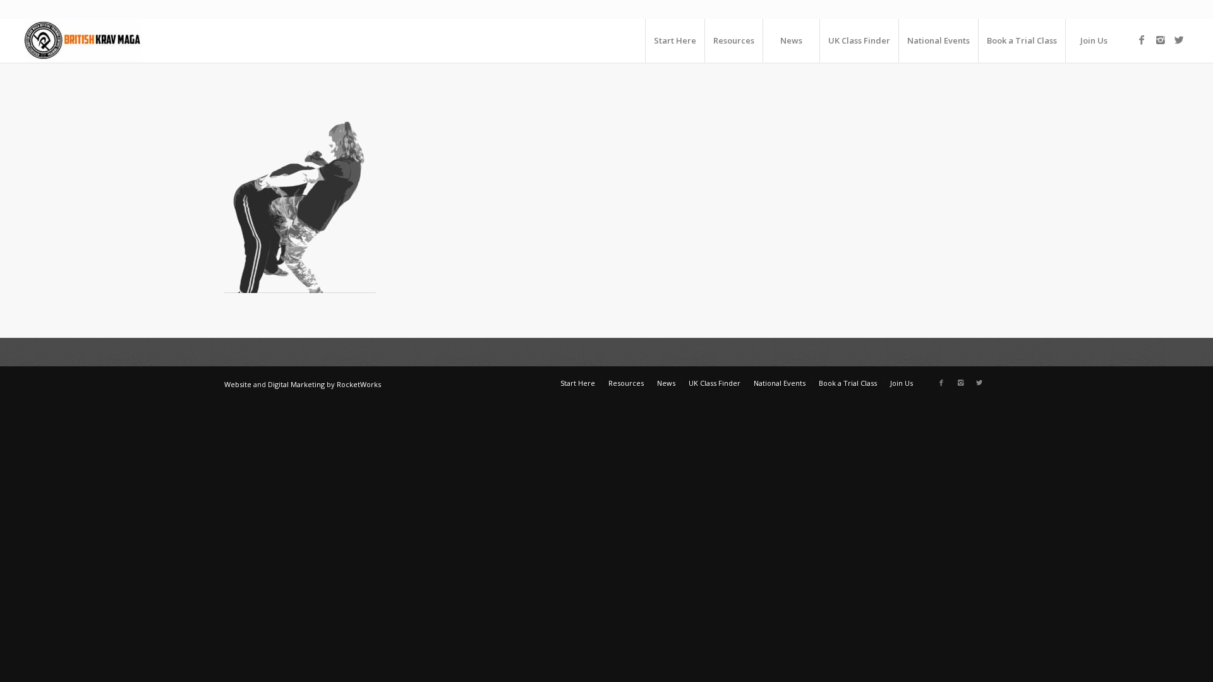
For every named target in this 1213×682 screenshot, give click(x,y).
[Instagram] (1160, 39)
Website (237, 384)
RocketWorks (359, 384)
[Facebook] (1141, 39)
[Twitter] (1179, 39)
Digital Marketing (296, 384)
